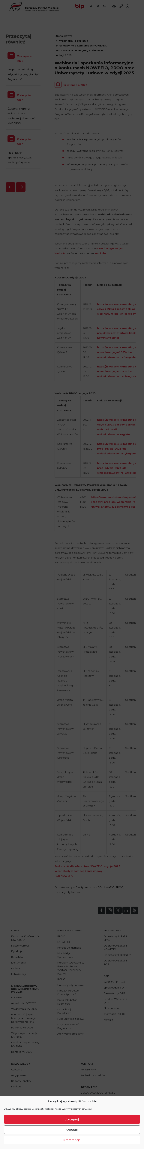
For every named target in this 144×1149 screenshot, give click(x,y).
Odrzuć (72, 1129)
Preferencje (72, 1140)
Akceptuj (72, 1119)
